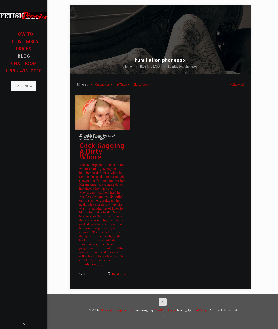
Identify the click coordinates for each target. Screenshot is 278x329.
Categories (102, 84)
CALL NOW (24, 86)
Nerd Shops (200, 309)
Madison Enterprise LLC (117, 309)
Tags (123, 84)
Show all (238, 84)
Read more (119, 274)
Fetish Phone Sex (95, 135)
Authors (142, 84)
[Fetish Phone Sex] (23, 15)
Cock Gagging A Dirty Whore (102, 151)
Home (127, 66)
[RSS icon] (23, 324)
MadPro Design (166, 309)
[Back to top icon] (163, 302)
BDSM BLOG (150, 66)
